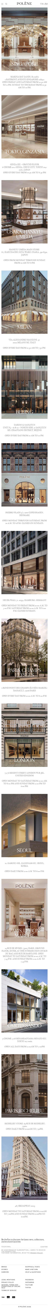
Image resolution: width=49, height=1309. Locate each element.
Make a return (31, 1269)
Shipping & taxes (32, 1267)
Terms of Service (8, 1290)
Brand (4, 1267)
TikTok (28, 1287)
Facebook (29, 1279)
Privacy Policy (36, 1253)
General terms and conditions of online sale (10, 1286)
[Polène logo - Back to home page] (24, 3)
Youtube (29, 1285)
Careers (5, 1272)
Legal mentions (8, 1279)
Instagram (29, 1282)
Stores (4, 1269)
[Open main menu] (2, 3)
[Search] (6, 4)
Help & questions (33, 1272)
